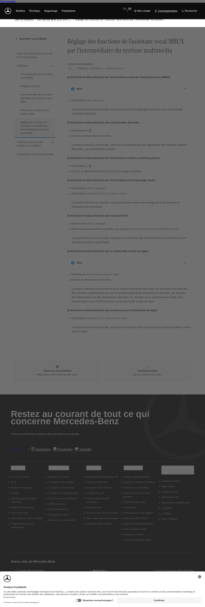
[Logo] (8, 11)
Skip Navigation (7, 1)
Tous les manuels (24, 19)
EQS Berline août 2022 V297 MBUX (54, 19)
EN (125, 8)
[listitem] (20, 11)
